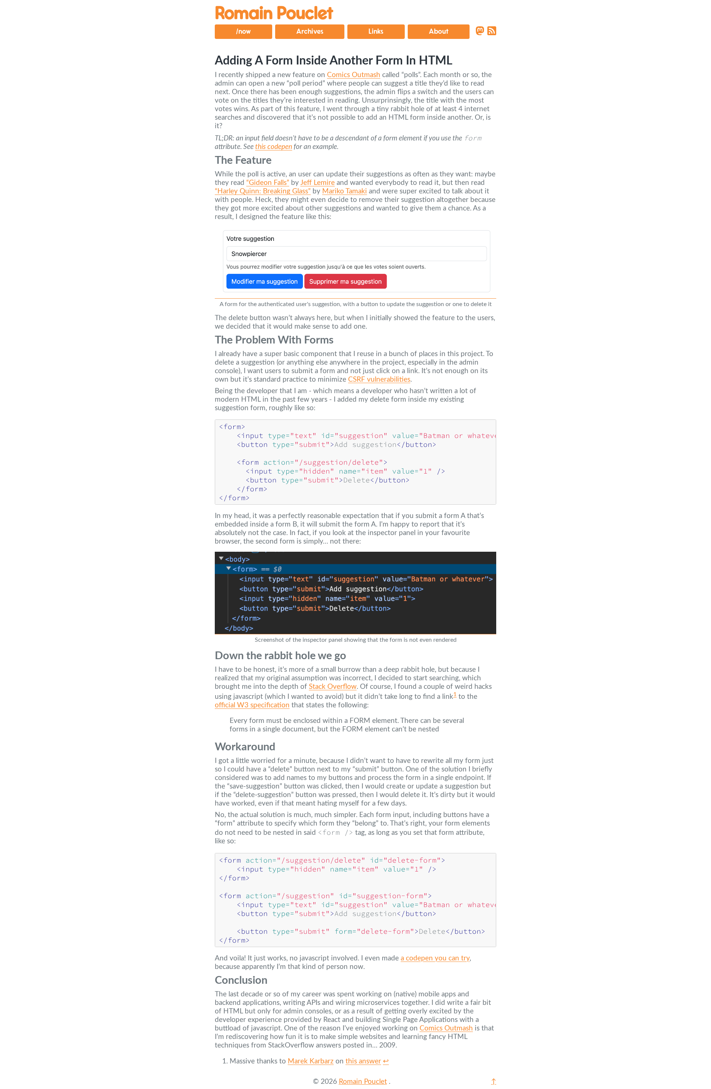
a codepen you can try (435, 958)
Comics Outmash (353, 75)
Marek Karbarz (311, 1061)
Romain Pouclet (274, 14)
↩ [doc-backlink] (386, 1061)
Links (375, 31)
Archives (309, 31)
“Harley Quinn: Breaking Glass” (263, 191)
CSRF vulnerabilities (379, 379)
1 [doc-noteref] (455, 694)
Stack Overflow (333, 686)
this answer (363, 1061)
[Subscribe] (491, 31)
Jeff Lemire (317, 182)
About (438, 31)
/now (243, 31)
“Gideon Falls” (267, 182)
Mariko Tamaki (344, 191)
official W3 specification (252, 705)
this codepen (273, 146)
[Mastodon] (479, 31)
